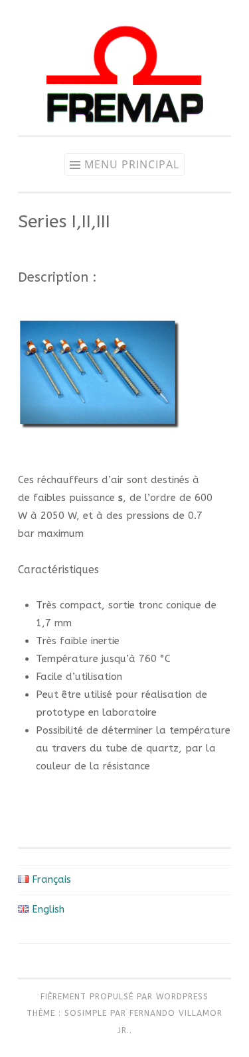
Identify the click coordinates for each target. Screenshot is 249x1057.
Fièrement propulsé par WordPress (124, 996)
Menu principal (131, 164)
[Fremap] (125, 132)
